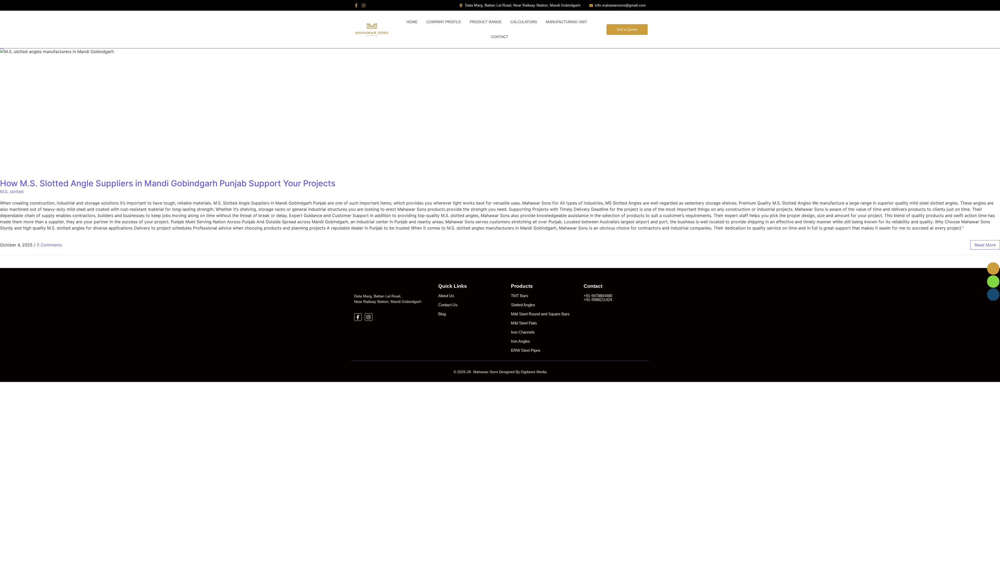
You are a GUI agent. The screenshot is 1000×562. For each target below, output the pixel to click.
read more (985, 244)
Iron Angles (520, 341)
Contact (499, 37)
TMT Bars (519, 295)
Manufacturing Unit (566, 22)
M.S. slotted (11, 191)
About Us (446, 295)
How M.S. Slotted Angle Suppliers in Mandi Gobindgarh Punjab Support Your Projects (167, 183)
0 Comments (49, 244)
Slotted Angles (523, 305)
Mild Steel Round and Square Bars (540, 314)
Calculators (523, 22)
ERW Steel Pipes (525, 350)
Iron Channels (523, 332)
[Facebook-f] (356, 5)
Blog (442, 314)
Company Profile (443, 22)
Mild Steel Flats (524, 323)
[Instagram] (363, 5)
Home (412, 22)
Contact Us (448, 305)
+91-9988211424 (598, 299)
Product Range (486, 22)
